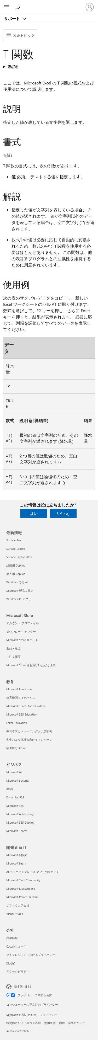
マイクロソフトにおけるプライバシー (30, 955)
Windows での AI (17, 582)
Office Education (16, 723)
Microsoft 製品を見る (19, 591)
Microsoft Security (17, 780)
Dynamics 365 (15, 797)
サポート (12, 18)
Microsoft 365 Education (21, 714)
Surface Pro (13, 540)
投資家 (10, 963)
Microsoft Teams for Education (25, 706)
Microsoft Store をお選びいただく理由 (30, 665)
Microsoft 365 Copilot (20, 822)
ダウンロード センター (21, 631)
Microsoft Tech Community (23, 880)
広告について (76, 1023)
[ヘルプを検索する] (18, 7)
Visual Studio (14, 914)
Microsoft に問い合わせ (21, 1015)
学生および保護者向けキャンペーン (29, 740)
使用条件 (50, 1023)
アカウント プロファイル (22, 623)
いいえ (63, 513)
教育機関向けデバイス (20, 698)
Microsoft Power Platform (22, 897)
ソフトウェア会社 (17, 905)
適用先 (12, 66)
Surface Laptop (15, 549)
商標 (62, 1023)
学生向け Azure (16, 748)
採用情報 (12, 938)
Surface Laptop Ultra (19, 557)
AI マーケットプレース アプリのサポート (32, 872)
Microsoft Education (19, 689)
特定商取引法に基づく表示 (23, 1023)
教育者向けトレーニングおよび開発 (29, 731)
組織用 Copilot (15, 565)
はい (34, 513)
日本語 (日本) (22, 986)
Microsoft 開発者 (17, 855)
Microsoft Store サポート (22, 640)
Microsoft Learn (16, 863)
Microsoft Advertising (19, 814)
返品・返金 (13, 648)
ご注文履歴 (13, 657)
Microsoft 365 (15, 806)
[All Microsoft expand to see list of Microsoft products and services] (6, 7)
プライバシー (48, 1015)
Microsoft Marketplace (20, 888)
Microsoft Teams (16, 831)
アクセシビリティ (17, 971)
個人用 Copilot (15, 574)
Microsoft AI (14, 772)
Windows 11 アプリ (18, 599)
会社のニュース (16, 946)
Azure (10, 789)
